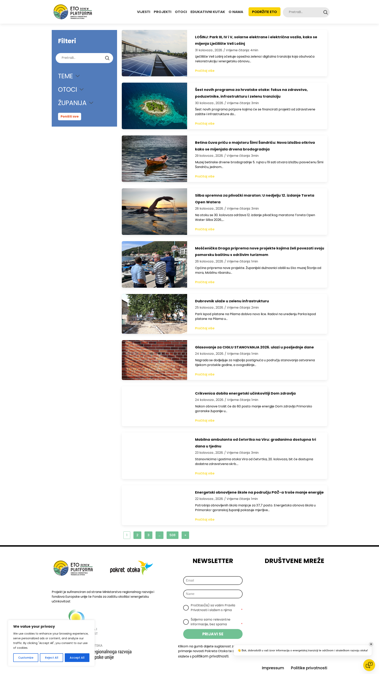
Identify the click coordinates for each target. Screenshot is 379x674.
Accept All (77, 658)
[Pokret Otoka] (73, 12)
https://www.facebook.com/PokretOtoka (278, 576)
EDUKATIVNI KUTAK (207, 11)
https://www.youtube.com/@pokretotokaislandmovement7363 (311, 576)
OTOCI (181, 11)
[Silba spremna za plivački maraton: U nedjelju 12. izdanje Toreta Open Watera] (154, 211)
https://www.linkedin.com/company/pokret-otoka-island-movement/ (300, 576)
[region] (51, 643)
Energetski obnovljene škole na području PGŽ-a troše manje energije (259, 492)
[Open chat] (369, 665)
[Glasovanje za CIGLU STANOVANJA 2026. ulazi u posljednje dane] (154, 360)
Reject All (51, 658)
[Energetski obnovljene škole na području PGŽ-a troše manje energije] (154, 505)
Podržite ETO (264, 11)
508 (172, 535)
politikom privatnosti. (210, 656)
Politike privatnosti (309, 668)
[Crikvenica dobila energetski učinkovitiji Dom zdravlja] (154, 406)
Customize (25, 658)
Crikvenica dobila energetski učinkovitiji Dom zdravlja (245, 393)
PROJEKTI (162, 11)
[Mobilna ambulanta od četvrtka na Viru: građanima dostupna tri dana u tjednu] (154, 455)
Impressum (273, 668)
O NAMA (236, 11)
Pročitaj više (204, 70)
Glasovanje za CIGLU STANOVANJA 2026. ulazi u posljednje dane (254, 347)
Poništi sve (70, 116)
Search (325, 12)
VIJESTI (143, 11)
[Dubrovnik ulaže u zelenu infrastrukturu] (154, 314)
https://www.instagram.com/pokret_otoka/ (289, 576)
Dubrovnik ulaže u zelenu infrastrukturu (232, 301)
